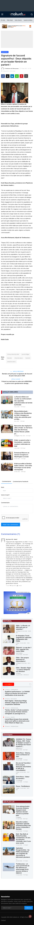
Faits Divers (18, 20)
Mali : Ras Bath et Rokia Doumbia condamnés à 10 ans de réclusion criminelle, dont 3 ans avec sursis (23, 838)
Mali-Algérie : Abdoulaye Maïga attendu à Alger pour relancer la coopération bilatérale (16, 702)
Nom (2, 487)
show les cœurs (19, 358)
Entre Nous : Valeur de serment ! (22, 777)
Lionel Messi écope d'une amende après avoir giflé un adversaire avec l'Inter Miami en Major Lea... (17, 721)
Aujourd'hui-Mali (19, 748)
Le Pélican (18, 631)
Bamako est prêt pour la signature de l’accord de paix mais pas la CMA (17, 375)
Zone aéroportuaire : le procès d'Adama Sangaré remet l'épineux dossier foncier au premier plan (23, 810)
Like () (19, 585)
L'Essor (17, 643)
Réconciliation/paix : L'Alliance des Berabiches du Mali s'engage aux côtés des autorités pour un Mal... (23, 415)
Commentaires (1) (10, 533)
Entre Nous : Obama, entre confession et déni (23, 754)
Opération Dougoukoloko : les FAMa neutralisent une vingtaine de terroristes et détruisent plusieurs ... (23, 853)
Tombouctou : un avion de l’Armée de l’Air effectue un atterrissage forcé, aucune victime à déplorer (22, 868)
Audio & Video (28, 20)
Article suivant (16, 379)
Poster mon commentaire (10, 524)
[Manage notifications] (30, 916)
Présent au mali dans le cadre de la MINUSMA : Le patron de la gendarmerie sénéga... (17, 382)
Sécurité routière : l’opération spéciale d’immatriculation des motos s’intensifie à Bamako (23, 825)
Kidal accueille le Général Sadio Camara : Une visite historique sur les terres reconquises (23, 466)
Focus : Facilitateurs (23, 786)
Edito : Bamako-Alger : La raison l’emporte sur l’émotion (23, 669)
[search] (31, 14)
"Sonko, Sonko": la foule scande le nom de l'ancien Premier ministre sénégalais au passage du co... (17, 711)
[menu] (2, 14)
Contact (3, 920)
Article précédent (18, 371)
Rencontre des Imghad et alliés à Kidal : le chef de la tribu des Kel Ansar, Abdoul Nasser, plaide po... (23, 430)
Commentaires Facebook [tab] (20, 481)
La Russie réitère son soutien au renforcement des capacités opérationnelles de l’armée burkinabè (23, 401)
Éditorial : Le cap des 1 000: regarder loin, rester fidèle (23, 649)
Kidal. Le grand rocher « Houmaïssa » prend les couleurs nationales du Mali (22, 443)
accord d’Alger (25, 354)
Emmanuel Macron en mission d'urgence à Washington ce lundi (21, 455)
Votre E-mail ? (5, 495)
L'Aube (17, 788)
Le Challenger (19, 758)
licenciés (9, 358)
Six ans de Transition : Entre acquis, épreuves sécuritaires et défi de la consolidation (23, 766)
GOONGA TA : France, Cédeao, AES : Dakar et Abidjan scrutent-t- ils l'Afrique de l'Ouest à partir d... (23, 742)
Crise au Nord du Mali (13, 354)
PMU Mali (10, 20)
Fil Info (3, 20)
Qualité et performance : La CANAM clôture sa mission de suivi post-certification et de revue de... (17, 693)
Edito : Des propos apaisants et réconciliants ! (22, 659)
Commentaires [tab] (6, 481)
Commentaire (5, 502)
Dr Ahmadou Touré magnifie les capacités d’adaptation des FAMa (23, 638)
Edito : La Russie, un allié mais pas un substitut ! (23, 627)
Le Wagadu (16, 435)
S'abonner (29, 908)
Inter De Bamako (19, 653)
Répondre (13, 585)
